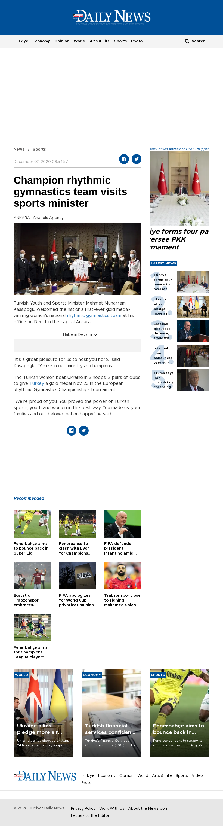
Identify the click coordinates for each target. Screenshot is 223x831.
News (19, 149)
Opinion (61, 41)
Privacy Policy (83, 809)
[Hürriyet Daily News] (112, 17)
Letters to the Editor (90, 816)
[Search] (187, 41)
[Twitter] (136, 159)
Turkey (36, 383)
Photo (137, 41)
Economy (41, 41)
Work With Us (111, 809)
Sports (120, 41)
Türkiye (21, 41)
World (79, 41)
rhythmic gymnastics (88, 315)
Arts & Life (100, 41)
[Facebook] (124, 159)
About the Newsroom (148, 809)
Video (197, 776)
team (116, 315)
